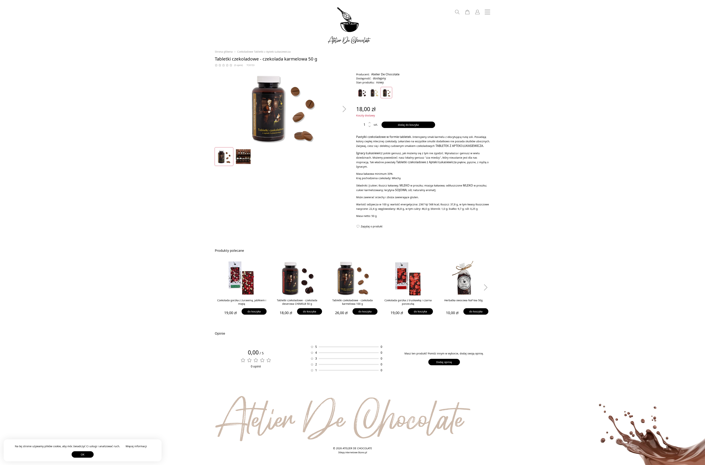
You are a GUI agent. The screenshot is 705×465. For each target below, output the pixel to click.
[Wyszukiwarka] (457, 12)
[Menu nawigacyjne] (487, 12)
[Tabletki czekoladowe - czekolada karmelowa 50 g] (386, 92)
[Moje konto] (477, 12)
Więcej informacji (136, 446)
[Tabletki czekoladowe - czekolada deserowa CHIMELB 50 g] (362, 92)
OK (82, 454)
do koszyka (254, 311)
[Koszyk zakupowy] (467, 12)
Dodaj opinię (444, 362)
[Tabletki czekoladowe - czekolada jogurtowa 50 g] (374, 92)
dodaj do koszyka (408, 125)
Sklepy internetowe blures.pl (352, 452)
